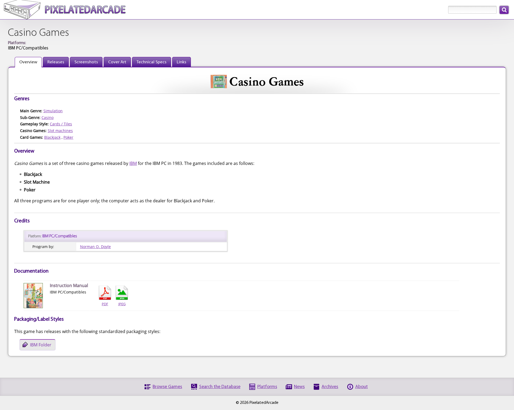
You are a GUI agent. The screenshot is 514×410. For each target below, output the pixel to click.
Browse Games (167, 387)
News (299, 387)
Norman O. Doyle (95, 246)
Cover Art (117, 62)
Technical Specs (152, 62)
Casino (47, 117)
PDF (105, 303)
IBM (133, 163)
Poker (68, 137)
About (361, 387)
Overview (28, 62)
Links (181, 62)
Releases (55, 62)
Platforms (267, 387)
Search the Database (219, 387)
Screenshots (86, 62)
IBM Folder (40, 345)
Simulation (53, 110)
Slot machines (60, 130)
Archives (330, 387)
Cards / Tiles (61, 123)
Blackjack (52, 137)
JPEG (122, 303)
